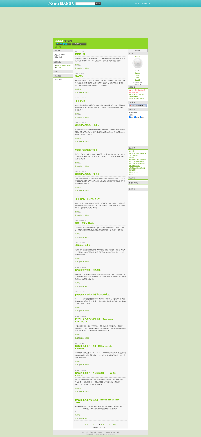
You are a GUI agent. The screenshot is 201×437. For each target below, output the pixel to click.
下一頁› (109, 425)
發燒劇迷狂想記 (133, 172)
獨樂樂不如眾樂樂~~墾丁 (86, 150)
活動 (60, 47)
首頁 (55, 47)
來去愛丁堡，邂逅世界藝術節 (137, 159)
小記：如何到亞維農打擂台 (137, 164)
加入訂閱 (58, 67)
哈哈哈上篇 (80, 54)
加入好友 (137, 80)
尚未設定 (59, 41)
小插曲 (131, 174)
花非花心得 (80, 101)
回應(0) (77, 68)
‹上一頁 (92, 425)
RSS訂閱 (58, 65)
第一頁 (86, 425)
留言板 (138, 75)
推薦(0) (82, 68)
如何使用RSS (66, 65)
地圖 (137, 77)
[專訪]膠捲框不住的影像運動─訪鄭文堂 (92, 294)
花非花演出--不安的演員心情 (87, 199)
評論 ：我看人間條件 (84, 223)
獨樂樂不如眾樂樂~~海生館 (87, 125)
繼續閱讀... (78, 64)
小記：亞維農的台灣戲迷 (136, 161)
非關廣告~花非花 (82, 245)
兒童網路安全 (101, 432)
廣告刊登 (85, 432)
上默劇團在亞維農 (134, 166)
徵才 (118, 432)
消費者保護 (93, 432)
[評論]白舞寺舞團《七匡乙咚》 (89, 270)
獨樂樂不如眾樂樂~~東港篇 (87, 174)
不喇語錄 (131, 157)
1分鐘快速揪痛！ (134, 96)
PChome (144, 3)
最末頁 (115, 425)
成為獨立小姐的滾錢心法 (136, 98)
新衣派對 (79, 76)
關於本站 (137, 73)
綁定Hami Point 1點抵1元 (136, 94)
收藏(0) (87, 68)
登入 (150, 3)
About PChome (110, 432)
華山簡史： (132, 151)
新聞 (136, 3)
